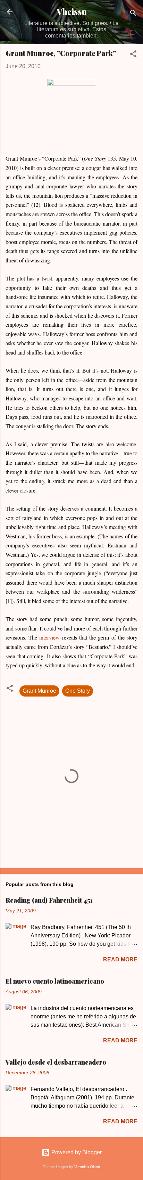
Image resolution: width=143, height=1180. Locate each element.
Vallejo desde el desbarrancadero (56, 1062)
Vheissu (72, 11)
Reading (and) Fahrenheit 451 (49, 900)
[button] (133, 55)
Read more (120, 959)
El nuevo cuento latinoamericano (55, 981)
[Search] (133, 14)
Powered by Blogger (76, 1152)
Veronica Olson (87, 1167)
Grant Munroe (39, 691)
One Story (77, 691)
